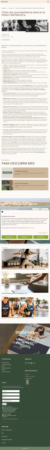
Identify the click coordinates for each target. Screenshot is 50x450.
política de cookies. (30, 227)
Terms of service (6, 419)
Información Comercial (7, 406)
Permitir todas (41, 236)
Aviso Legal (4, 436)
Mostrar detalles (42, 232)
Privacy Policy (14, 419)
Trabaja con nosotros (30, 376)
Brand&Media (28, 378)
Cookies (4, 443)
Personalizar (24, 236)
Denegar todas (9, 236)
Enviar (4, 404)
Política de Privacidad (7, 414)
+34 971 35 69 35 (6, 371)
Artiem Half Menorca (39, 152)
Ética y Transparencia (7, 430)
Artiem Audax (14, 63)
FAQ (3, 433)
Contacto (27, 374)
